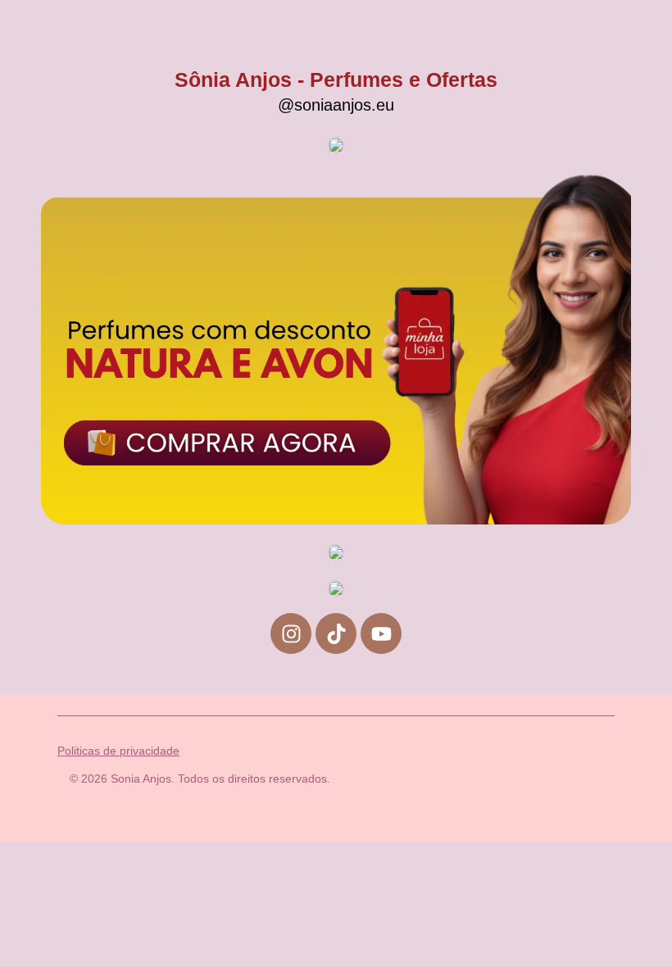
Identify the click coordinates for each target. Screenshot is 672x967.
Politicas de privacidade (118, 750)
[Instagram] (290, 633)
